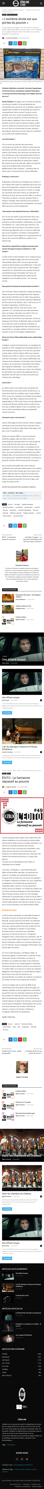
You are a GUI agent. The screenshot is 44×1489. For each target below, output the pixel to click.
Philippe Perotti (20, 608)
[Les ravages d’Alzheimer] (8, 1338)
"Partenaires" (11, 1445)
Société (9, 10)
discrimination (29, 507)
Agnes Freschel (20, 619)
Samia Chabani (7, 516)
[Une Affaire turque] (22, 649)
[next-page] (6, 628)
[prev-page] (3, 628)
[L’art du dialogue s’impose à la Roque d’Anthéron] (22, 731)
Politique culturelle (18, 10)
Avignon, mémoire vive (23, 606)
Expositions (13, 510)
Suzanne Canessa (12, 38)
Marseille (5, 513)
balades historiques (27, 504)
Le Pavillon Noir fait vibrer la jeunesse (28, 1313)
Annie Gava (5, 700)
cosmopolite (19, 507)
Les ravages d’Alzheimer (24, 1335)
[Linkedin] (27, 1459)
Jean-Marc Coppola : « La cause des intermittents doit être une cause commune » (32, 539)
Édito (4, 623)
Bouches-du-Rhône (8, 507)
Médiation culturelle (15, 513)
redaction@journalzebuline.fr (23, 1465)
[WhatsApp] (25, 43)
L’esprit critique (21, 617)
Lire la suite (7, 713)
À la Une (5, 656)
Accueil (4, 10)
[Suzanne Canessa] (3, 38)
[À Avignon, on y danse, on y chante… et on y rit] (8, 1327)
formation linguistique (24, 510)
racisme (38, 513)
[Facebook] (10, 43)
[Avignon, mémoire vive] (8, 609)
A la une (10, 504)
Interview (35, 510)
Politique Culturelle (28, 513)
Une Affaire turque (10, 697)
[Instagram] (22, 1459)
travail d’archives (18, 516)
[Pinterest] (20, 43)
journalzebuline (20, 599)
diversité (37, 507)
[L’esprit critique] (8, 620)
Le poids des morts (22, 1295)
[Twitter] (15, 43)
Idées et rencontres (8, 601)
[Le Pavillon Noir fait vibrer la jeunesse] (8, 1316)
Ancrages (17, 504)
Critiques (5, 612)
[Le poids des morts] (8, 1299)
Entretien (5, 510)
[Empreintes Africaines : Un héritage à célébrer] (8, 598)
